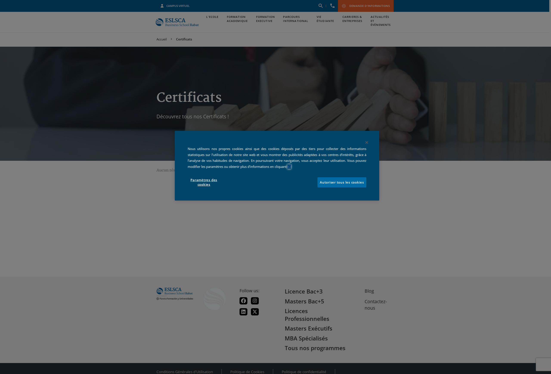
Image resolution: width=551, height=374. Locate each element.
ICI (289, 166)
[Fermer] (366, 142)
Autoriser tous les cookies (342, 182)
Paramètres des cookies (203, 182)
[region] (277, 166)
